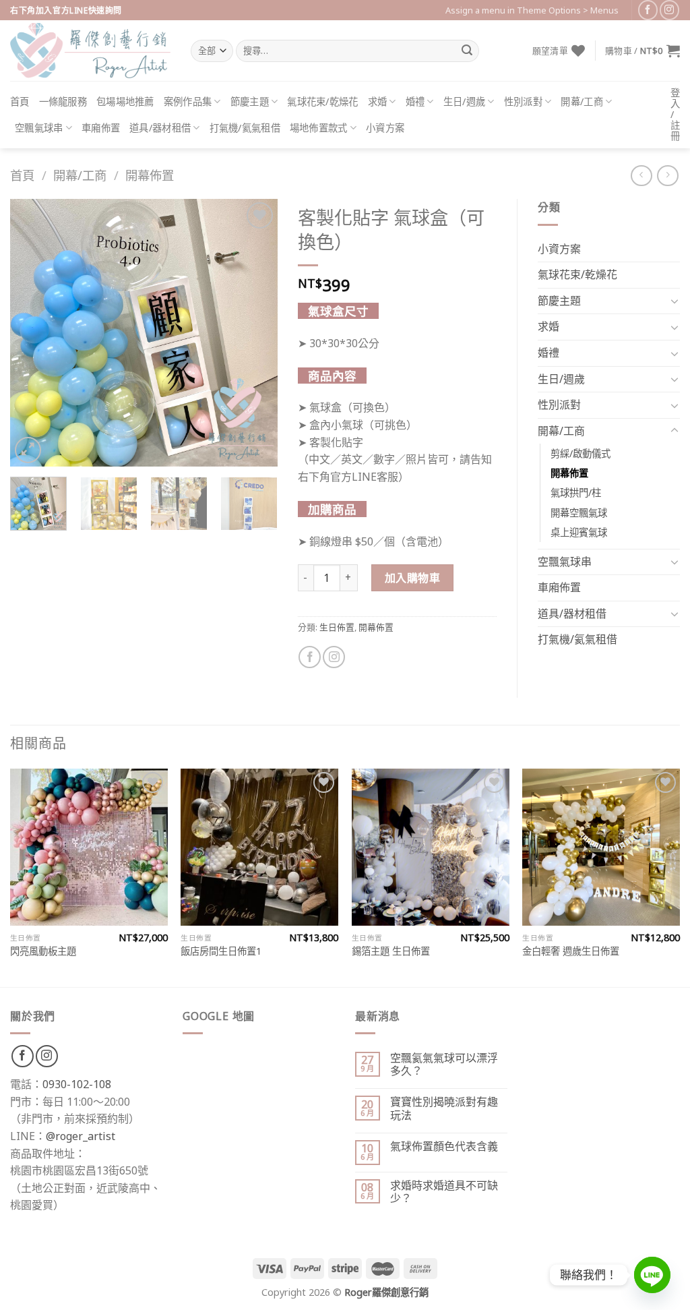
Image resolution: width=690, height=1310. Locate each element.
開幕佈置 (149, 175)
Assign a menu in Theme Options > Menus (532, 10)
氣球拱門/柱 (576, 492)
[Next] (255, 332)
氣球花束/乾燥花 (322, 101)
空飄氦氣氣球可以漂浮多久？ (444, 1064)
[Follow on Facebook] (648, 10)
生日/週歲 (464, 101)
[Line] (652, 1275)
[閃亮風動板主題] (89, 847)
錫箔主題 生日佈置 (391, 951)
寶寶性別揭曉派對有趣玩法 (444, 1108)
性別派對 (523, 101)
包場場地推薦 (125, 101)
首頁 (20, 101)
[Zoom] (28, 450)
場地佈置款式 (319, 127)
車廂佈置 (101, 127)
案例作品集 (188, 101)
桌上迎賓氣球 (579, 532)
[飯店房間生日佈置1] (259, 847)
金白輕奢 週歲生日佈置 (570, 951)
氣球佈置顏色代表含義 (444, 1146)
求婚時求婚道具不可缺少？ (444, 1192)
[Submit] (467, 51)
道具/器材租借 (160, 127)
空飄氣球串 (39, 127)
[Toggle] (674, 301)
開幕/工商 (581, 101)
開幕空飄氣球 (579, 512)
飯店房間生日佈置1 (221, 951)
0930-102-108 (76, 1084)
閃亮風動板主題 (43, 951)
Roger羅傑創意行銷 (386, 1292)
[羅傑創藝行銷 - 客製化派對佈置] (90, 50)
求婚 (377, 101)
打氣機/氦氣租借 (245, 127)
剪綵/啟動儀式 (580, 453)
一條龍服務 (63, 101)
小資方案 (385, 127)
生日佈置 (336, 627)
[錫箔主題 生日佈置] (430, 847)
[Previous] (32, 332)
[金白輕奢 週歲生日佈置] (601, 847)
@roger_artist (80, 1136)
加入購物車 (412, 577)
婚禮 (415, 101)
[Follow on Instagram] (669, 10)
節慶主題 (249, 101)
